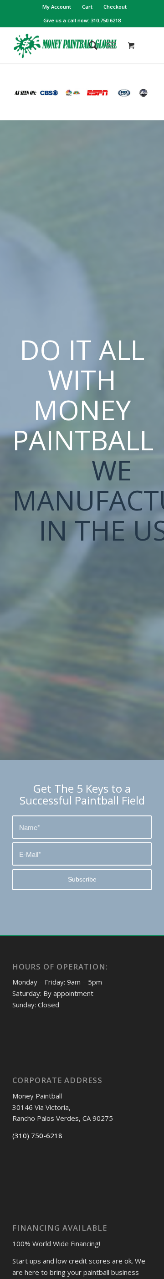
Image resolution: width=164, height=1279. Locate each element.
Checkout (115, 6)
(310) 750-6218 (37, 1135)
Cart (87, 6)
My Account (56, 6)
